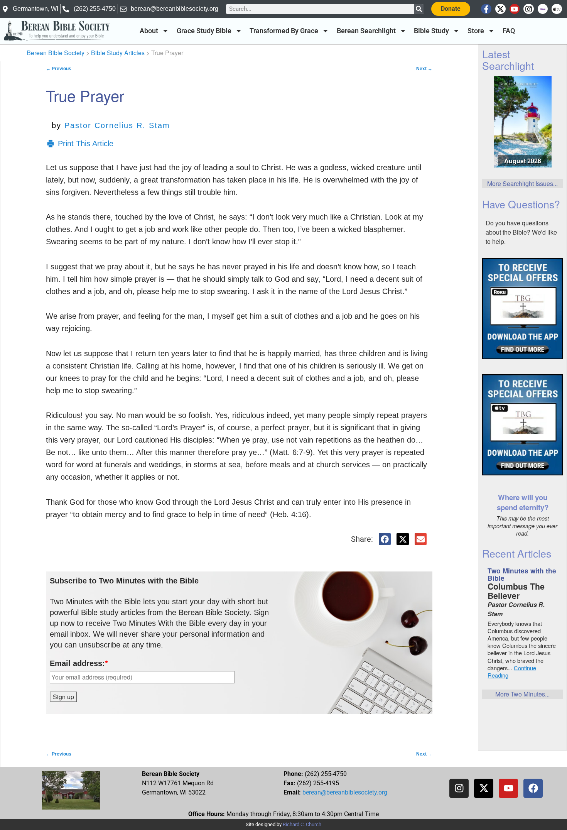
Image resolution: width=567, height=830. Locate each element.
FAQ (509, 31)
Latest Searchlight (508, 59)
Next (424, 68)
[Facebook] (533, 788)
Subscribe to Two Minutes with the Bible (124, 580)
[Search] (419, 9)
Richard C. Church (302, 824)
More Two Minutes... (522, 694)
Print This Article (85, 143)
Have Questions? (521, 203)
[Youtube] (515, 9)
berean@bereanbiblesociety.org (344, 792)
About (149, 31)
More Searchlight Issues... (522, 183)
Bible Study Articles (118, 52)
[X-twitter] (500, 9)
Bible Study (431, 31)
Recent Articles (516, 553)
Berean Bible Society (55, 52)
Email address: (79, 663)
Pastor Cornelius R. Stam (117, 125)
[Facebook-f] (486, 9)
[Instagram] (528, 9)
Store (475, 31)
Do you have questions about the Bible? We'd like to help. (521, 232)
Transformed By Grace (284, 31)
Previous (58, 68)
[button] (385, 539)
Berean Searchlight (366, 31)
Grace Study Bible (204, 31)
